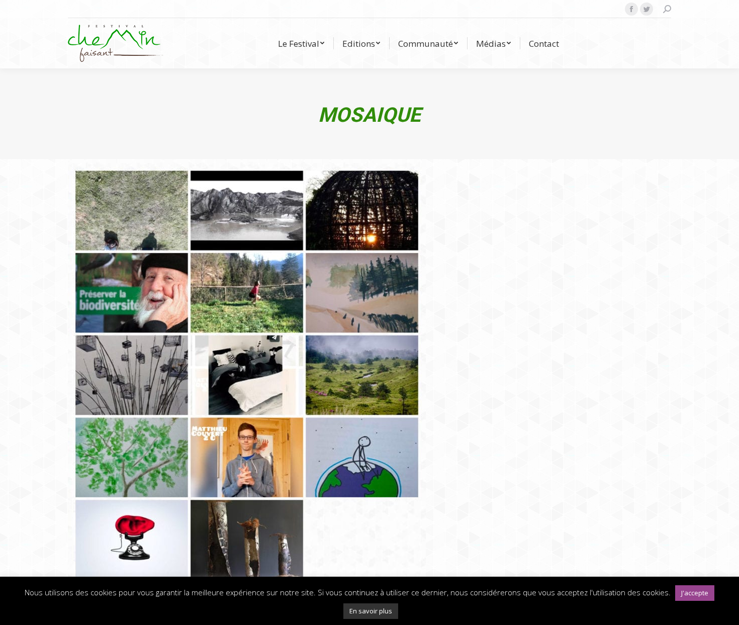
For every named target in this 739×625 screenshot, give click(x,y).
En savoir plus (370, 610)
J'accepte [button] (694, 592)
